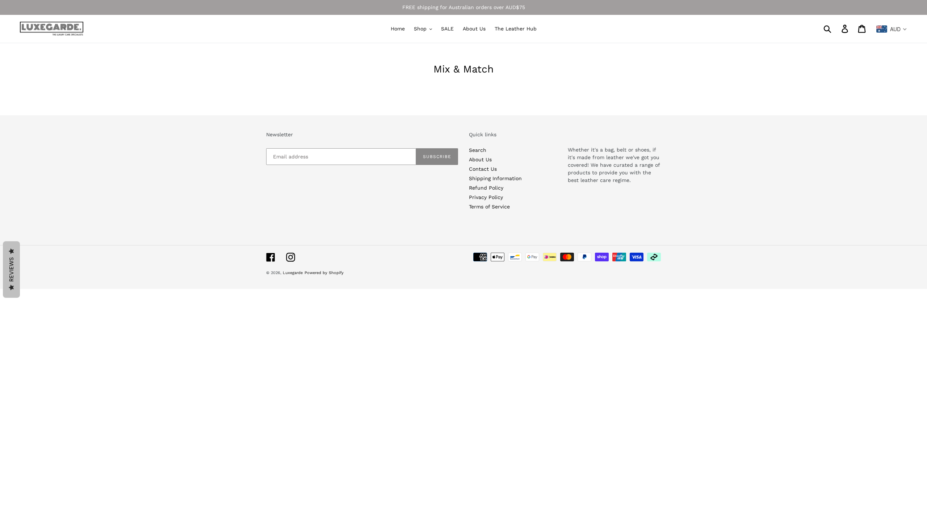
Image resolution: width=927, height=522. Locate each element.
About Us (480, 159)
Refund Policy (486, 188)
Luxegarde (293, 272)
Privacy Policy (486, 197)
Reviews (11, 269)
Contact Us (483, 169)
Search (477, 150)
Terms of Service (489, 207)
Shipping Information (495, 178)
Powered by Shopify (324, 272)
